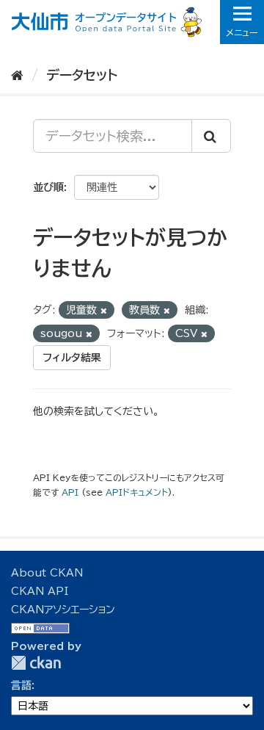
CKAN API (39, 591)
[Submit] (211, 136)
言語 (21, 685)
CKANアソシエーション (63, 609)
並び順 (48, 187)
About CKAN (47, 573)
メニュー (242, 32)
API (70, 492)
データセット (81, 75)
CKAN (36, 663)
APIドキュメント (137, 492)
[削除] (103, 310)
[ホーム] (17, 75)
